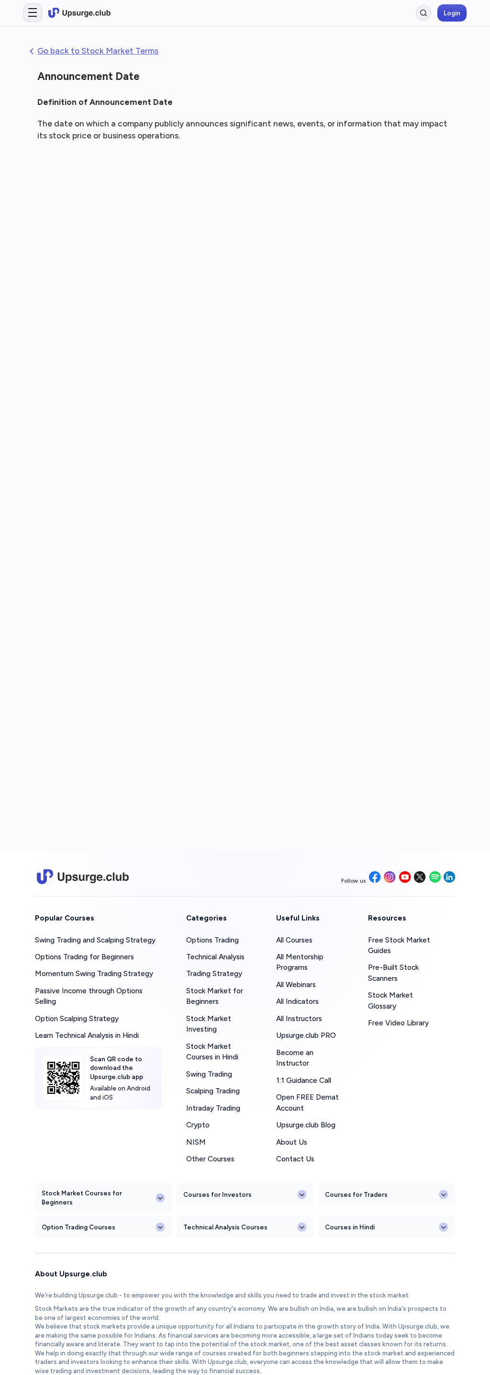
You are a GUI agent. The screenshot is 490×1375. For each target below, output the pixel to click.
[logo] (79, 13)
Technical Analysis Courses (225, 1227)
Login (452, 13)
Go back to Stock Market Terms (97, 51)
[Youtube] (405, 878)
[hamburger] (32, 12)
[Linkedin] (449, 877)
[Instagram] (390, 878)
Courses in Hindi (350, 1227)
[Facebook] (375, 878)
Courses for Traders (356, 1194)
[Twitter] (420, 878)
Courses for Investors (217, 1194)
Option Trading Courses (78, 1227)
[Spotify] (435, 877)
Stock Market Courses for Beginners (82, 1197)
